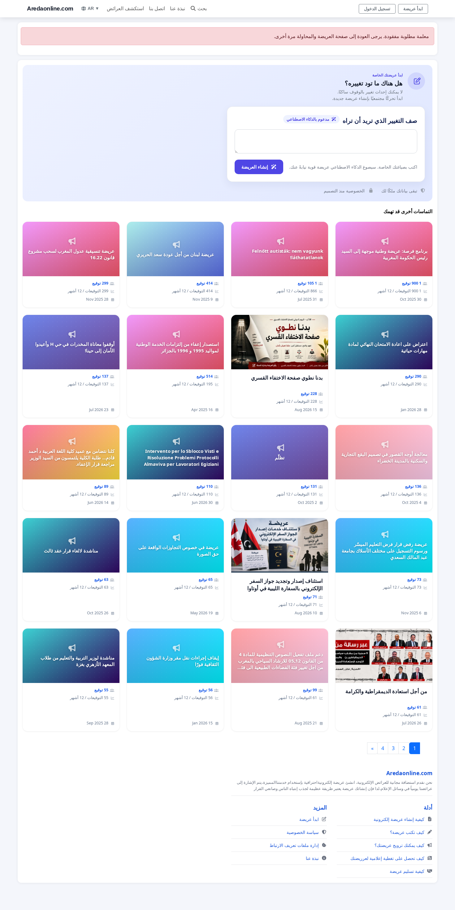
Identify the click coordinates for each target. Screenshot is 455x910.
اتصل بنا (157, 8)
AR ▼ (93, 8)
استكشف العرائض (125, 8)
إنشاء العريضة (254, 167)
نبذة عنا (177, 8)
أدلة (428, 807)
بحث (202, 8)
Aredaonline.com (50, 8)
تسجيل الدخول (377, 8)
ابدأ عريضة (413, 8)
